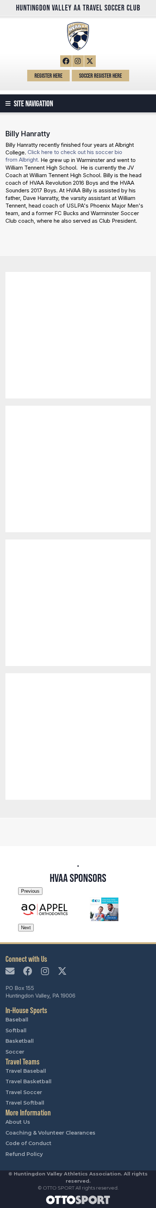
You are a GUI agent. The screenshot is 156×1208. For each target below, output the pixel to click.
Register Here (48, 75)
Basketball (19, 1041)
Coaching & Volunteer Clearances (50, 1133)
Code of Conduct (28, 1143)
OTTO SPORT (58, 1188)
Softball (15, 1030)
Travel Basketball (28, 1081)
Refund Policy (24, 1154)
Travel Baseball (25, 1071)
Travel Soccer (23, 1092)
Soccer (14, 1052)
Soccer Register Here (100, 75)
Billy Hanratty (27, 133)
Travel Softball (24, 1103)
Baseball (16, 1019)
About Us (17, 1122)
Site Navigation (32, 103)
